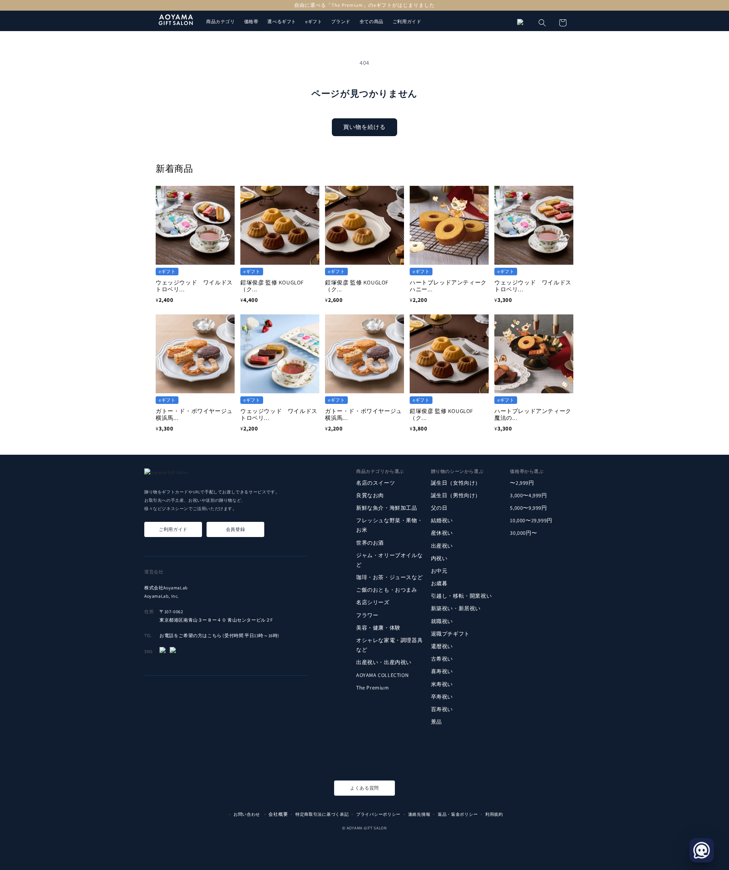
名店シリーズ (373, 602)
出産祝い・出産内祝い (384, 662)
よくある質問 (364, 788)
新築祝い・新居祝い (456, 608)
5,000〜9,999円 (528, 507)
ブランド (340, 21)
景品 (436, 721)
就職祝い (442, 621)
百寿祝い (442, 709)
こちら (214, 635)
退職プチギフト (450, 633)
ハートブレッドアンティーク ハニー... (451, 286)
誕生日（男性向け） (456, 495)
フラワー (367, 615)
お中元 (439, 570)
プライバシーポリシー (378, 814)
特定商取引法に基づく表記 (322, 814)
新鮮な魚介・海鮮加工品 (386, 507)
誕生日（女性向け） (456, 482)
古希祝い (442, 658)
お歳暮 (439, 583)
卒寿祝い (442, 696)
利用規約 (494, 814)
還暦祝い (442, 646)
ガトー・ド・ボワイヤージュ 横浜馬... (197, 414)
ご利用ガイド (407, 21)
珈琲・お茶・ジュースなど (389, 577)
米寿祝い (442, 683)
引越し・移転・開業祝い (461, 595)
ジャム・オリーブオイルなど (389, 560)
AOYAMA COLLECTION (382, 674)
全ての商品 (371, 21)
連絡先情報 (419, 814)
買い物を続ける (364, 126)
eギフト (313, 21)
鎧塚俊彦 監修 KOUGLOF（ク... (272, 286)
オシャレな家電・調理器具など (389, 645)
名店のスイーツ (375, 482)
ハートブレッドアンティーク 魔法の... (535, 414)
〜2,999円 (522, 482)
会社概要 (278, 814)
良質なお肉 (370, 495)
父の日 (439, 507)
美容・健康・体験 (378, 627)
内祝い (439, 558)
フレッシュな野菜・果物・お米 (389, 525)
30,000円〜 (523, 532)
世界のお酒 (370, 542)
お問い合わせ (247, 814)
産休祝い (442, 532)
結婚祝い (442, 520)
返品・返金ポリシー (458, 814)
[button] (542, 22)
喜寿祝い (442, 671)
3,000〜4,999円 (528, 495)
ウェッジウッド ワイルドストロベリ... (194, 286)
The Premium (372, 687)
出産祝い (442, 545)
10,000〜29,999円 (531, 520)
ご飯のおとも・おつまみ (386, 589)
